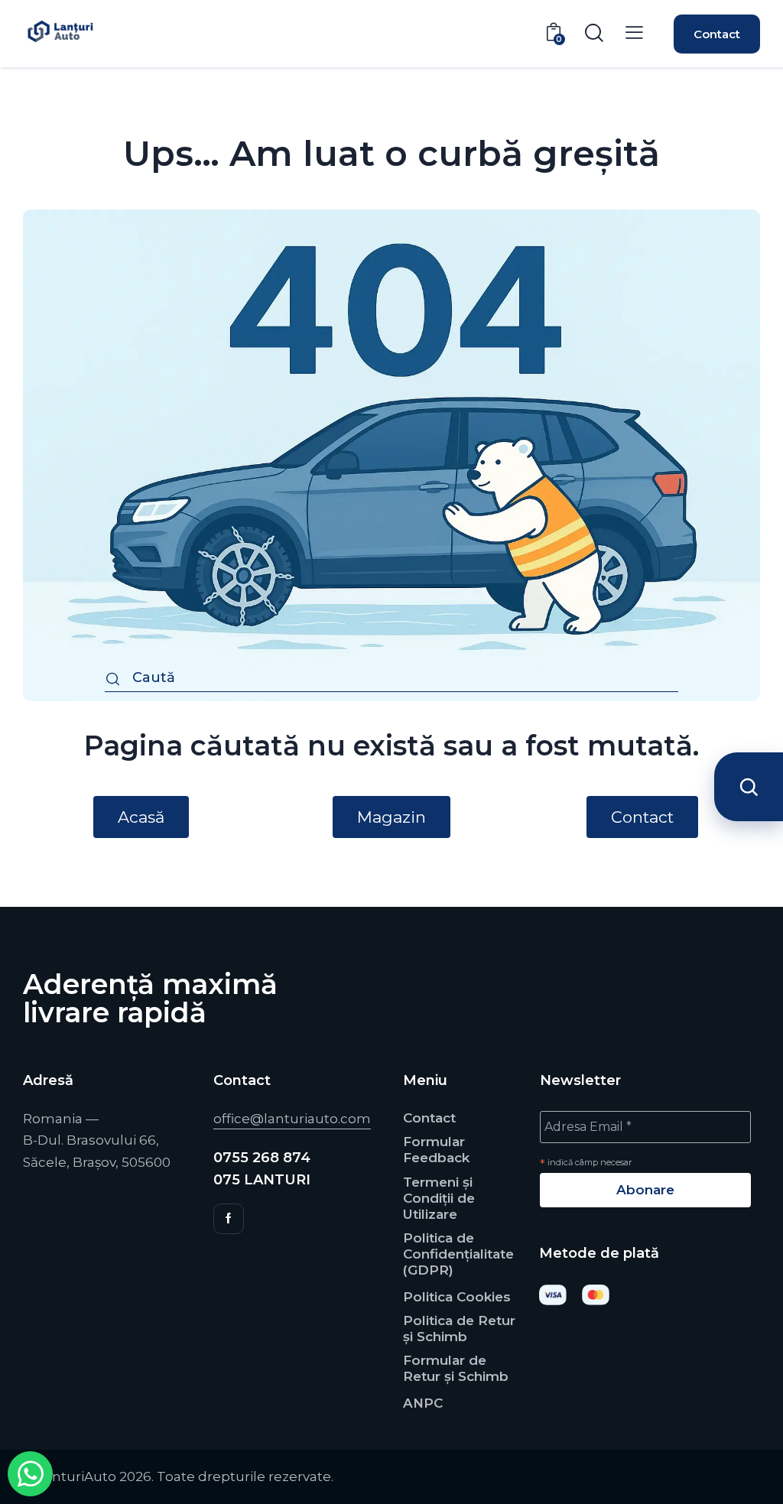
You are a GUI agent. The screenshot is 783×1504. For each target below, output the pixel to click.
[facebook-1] (228, 1219)
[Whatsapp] (30, 1473)
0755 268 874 (261, 1157)
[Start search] (113, 680)
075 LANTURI (261, 1179)
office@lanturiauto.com (292, 1118)
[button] (634, 32)
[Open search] (748, 786)
